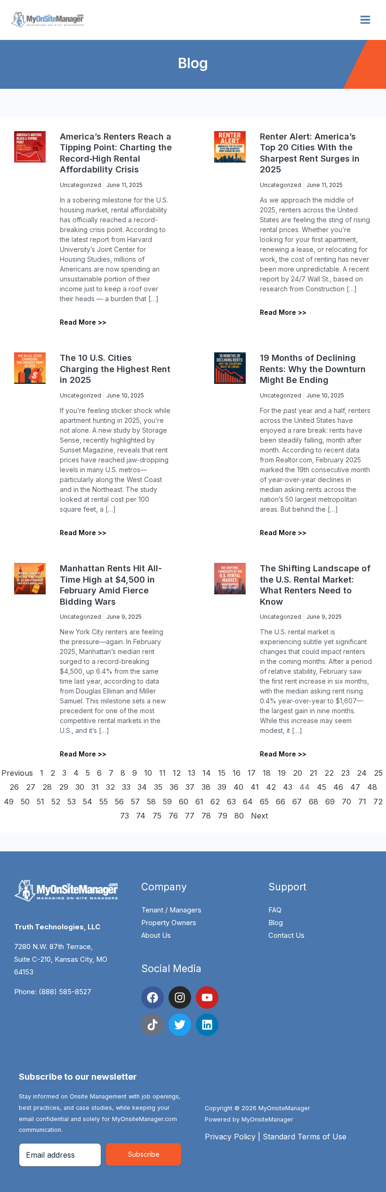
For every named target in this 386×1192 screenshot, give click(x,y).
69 (330, 801)
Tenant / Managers (171, 910)
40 (238, 787)
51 (40, 801)
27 (30, 787)
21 (313, 773)
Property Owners (168, 923)
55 (103, 801)
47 (355, 787)
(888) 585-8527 (65, 992)
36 (173, 787)
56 (119, 801)
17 (252, 773)
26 (14, 787)
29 (63, 787)
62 (215, 801)
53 (71, 801)
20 (297, 773)
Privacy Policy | (234, 1136)
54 (87, 801)
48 (372, 787)
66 (280, 801)
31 (95, 787)
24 (362, 773)
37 (189, 787)
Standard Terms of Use (304, 1136)
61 (199, 801)
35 (158, 787)
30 (79, 787)
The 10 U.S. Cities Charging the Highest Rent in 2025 (115, 369)
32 (110, 787)
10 (148, 773)
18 (267, 773)
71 (362, 801)
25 (378, 773)
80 (239, 815)
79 (222, 815)
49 (9, 801)
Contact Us (286, 935)
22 (329, 773)
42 (271, 787)
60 (183, 801)
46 (338, 787)
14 (206, 773)
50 (25, 801)
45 (321, 787)
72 (378, 801)
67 (297, 801)
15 (221, 773)
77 (189, 815)
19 (282, 773)
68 (313, 801)
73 (124, 815)
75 (157, 815)
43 (287, 787)
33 (126, 787)
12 (177, 773)
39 (221, 787)
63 (231, 801)
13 (191, 773)
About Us (156, 935)
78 (206, 815)
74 (140, 815)
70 (346, 801)
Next (259, 815)
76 (173, 815)
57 (135, 801)
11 (162, 773)
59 (167, 801)
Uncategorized (80, 184)
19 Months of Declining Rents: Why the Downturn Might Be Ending (313, 369)
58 (151, 801)
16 (237, 773)
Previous (17, 773)
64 (248, 801)
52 (55, 801)
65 (264, 801)
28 (47, 787)
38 (205, 787)
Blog (275, 923)
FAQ (274, 910)
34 (142, 787)
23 (345, 773)
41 (254, 787)
